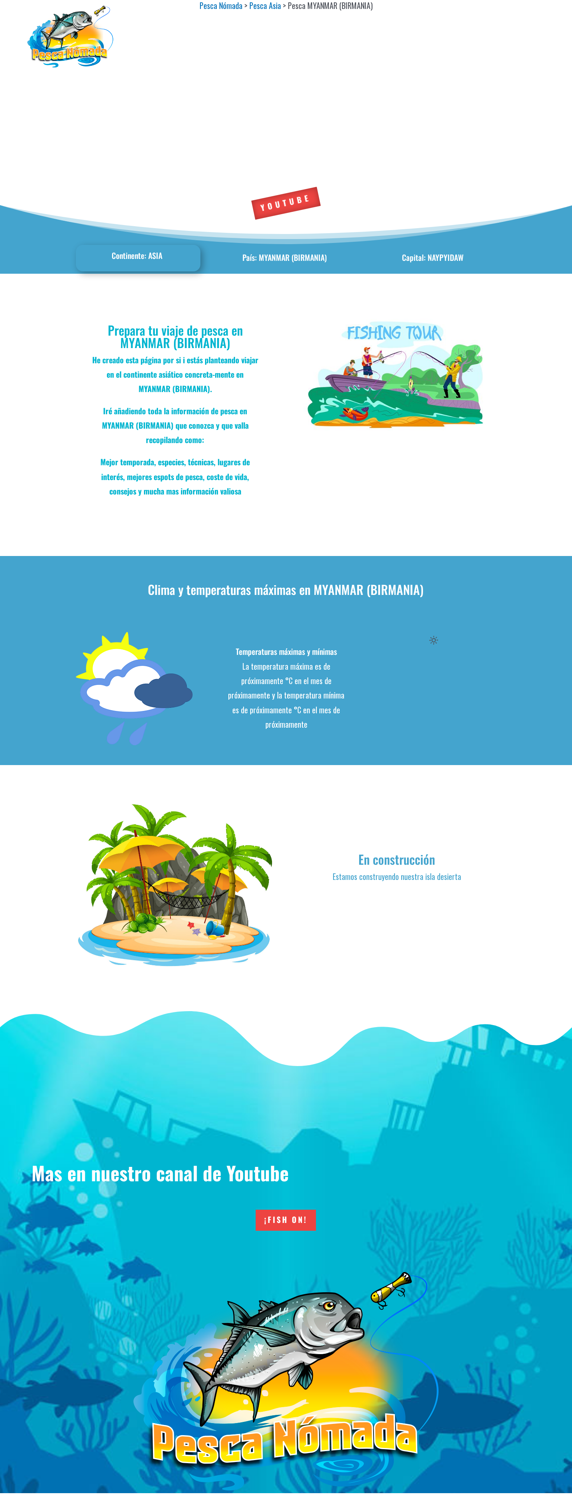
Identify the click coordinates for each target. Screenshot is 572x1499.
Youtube (286, 203)
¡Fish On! (285, 1219)
